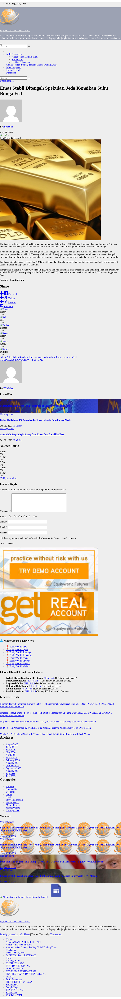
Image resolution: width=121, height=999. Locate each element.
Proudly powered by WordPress (15, 934)
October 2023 (12, 765)
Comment (5, 511)
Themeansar (56, 934)
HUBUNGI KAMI (15, 963)
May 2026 (10, 752)
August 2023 (12, 771)
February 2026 (13, 760)
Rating (3, 516)
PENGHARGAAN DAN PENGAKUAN (26, 974)
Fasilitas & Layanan (21, 62)
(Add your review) (8, 478)
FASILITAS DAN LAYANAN (21, 955)
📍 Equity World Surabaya (18, 652)
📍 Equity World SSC (16, 646)
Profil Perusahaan (14, 54)
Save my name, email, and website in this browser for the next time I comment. (40, 538)
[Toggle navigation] (1, 44)
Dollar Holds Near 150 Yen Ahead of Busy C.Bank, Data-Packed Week (35, 420)
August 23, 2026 (8, 836)
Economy (10, 791)
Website (3, 532)
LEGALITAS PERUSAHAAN (21, 971)
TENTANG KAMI (15, 990)
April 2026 (11, 755)
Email (3, 527)
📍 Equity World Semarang (19, 655)
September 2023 (13, 768)
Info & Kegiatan (13, 67)
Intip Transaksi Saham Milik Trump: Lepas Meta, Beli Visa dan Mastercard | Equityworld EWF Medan (48, 721)
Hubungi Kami (13, 70)
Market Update (13, 807)
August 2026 (12, 744)
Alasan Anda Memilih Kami (25, 56)
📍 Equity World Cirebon (18, 660)
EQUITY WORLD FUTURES (15, 30)
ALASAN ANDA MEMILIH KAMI (23, 942)
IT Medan (8, 126)
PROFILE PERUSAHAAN (19, 982)
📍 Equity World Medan (17, 666)
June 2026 (10, 749)
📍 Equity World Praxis (17, 658)
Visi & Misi (17, 59)
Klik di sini (49, 678)
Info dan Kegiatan (14, 799)
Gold (8, 797)
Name (3, 521)
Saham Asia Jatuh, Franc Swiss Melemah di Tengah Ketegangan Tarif (35, 405)
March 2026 (11, 757)
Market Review (13, 805)
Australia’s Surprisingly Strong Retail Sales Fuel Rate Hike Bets (32, 434)
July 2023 (10, 773)
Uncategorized (7, 81)
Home (9, 939)
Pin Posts (10, 976)
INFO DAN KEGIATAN (18, 966)
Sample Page (12, 984)
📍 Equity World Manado (18, 663)
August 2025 (12, 763)
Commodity (11, 789)
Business (10, 786)
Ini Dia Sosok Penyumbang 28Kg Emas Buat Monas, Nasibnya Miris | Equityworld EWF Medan (45, 728)
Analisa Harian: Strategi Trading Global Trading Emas (31, 64)
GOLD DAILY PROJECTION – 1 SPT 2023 (21, 359)
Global (9, 794)
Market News (12, 802)
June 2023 (10, 776)
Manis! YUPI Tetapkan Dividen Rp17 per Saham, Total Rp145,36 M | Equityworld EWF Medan (45, 734)
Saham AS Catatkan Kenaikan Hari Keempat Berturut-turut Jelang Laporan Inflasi (38, 357)
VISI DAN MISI (14, 995)
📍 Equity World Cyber (17, 649)
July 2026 (10, 747)
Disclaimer (11, 72)
